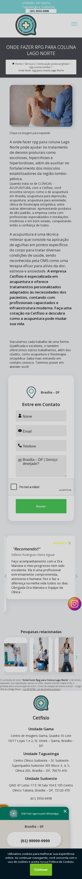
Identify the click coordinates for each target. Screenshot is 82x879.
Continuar (41, 869)
